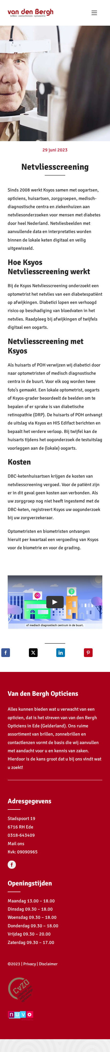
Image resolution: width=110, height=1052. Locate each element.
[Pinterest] (88, 652)
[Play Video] (55, 602)
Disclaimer (48, 964)
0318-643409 (21, 835)
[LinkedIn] (60, 652)
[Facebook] (5, 652)
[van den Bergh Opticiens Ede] (30, 7)
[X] (33, 652)
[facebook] (12, 865)
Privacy (29, 964)
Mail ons (16, 843)
